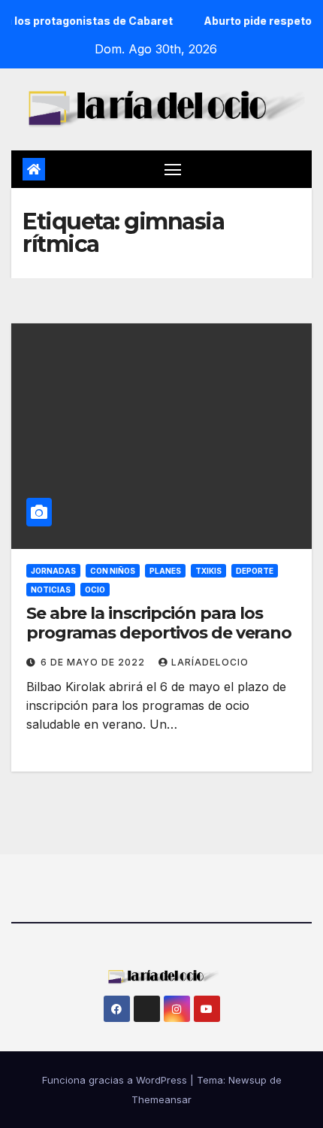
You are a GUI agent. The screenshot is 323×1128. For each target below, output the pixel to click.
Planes (165, 570)
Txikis (208, 570)
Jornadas (53, 570)
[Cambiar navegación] (172, 169)
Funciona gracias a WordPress (116, 1080)
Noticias (51, 589)
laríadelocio (210, 662)
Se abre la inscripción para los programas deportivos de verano (158, 623)
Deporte (254, 570)
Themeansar (161, 1099)
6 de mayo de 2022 (94, 662)
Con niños (112, 570)
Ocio (95, 589)
